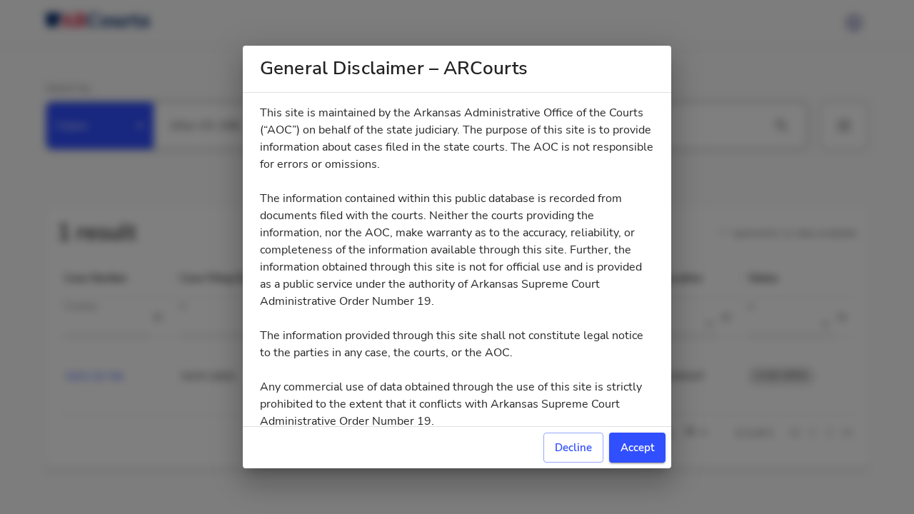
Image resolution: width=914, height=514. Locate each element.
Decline (573, 447)
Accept (637, 447)
